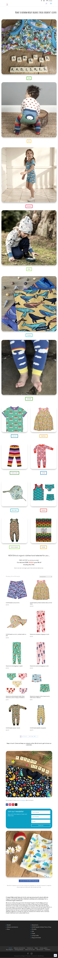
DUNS (29, 78)
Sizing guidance (19, 949)
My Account (40, 949)
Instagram (23, 800)
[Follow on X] (16, 804)
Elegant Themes (25, 956)
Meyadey (29, 269)
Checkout (47, 949)
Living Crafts (35, 935)
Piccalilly (34, 929)
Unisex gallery (44, 948)
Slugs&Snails (29, 399)
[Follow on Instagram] (10, 804)
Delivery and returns (12, 927)
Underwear (43, 510)
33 (34, 736)
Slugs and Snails (36, 937)
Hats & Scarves (14, 510)
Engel (33, 933)
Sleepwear (43, 473)
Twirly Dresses (43, 436)
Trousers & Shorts (14, 473)
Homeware (43, 547)
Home (10, 948)
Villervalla (29, 335)
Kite (29, 141)
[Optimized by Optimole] (55, 955)
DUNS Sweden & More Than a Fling (41, 927)
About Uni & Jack (30, 949)
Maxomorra (29, 206)
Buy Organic (9, 949)
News (36, 948)
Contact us (30, 948)
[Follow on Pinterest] (13, 804)
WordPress (41, 956)
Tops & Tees (14, 436)
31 (29, 736)
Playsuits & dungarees (14, 547)
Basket (9, 925)
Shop (8, 929)
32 (32, 736)
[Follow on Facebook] (7, 804)
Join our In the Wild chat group (29, 880)
